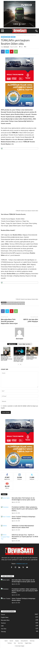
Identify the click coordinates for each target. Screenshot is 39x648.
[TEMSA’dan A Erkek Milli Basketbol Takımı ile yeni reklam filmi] (5, 528)
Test (15, 643)
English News (4, 617)
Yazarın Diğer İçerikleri (24, 344)
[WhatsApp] (16, 51)
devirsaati (6, 47)
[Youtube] (27, 567)
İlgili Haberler (12, 344)
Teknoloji (3, 631)
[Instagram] (16, 567)
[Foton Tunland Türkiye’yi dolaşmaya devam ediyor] (32, 351)
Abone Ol (7, 482)
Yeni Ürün (3, 628)
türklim (22, 304)
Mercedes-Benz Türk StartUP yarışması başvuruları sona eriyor (9, 321)
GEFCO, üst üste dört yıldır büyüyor (30, 320)
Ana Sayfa (3, 35)
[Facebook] (3, 51)
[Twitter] (7, 51)
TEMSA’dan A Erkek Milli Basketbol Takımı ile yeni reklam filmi (23, 526)
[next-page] (21, 364)
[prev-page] (18, 364)
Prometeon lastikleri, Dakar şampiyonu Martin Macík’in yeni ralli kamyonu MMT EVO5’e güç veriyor (19, 359)
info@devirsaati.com (22, 563)
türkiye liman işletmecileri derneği (10, 304)
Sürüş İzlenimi (24, 640)
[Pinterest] (11, 51)
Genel (6, 640)
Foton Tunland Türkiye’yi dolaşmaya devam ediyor (31, 358)
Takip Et (19, 473)
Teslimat (3, 623)
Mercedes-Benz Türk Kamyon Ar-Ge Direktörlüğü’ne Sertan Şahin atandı (6, 358)
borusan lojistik (12, 302)
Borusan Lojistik (10, 35)
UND (2, 626)
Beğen (7, 473)
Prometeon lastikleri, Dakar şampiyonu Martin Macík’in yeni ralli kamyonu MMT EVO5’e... (25, 509)
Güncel (13, 37)
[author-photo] (19, 332)
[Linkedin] (20, 567)
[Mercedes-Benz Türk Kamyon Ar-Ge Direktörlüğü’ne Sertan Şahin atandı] (7, 351)
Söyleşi (17, 640)
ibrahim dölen (20, 302)
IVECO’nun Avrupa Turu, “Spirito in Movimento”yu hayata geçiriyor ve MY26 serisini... (25, 536)
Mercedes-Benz (5, 620)
